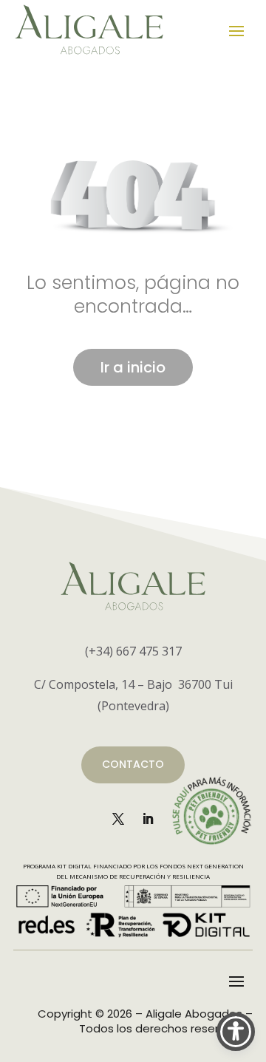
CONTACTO (133, 764)
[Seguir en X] (118, 819)
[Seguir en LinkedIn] (148, 819)
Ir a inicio (133, 367)
